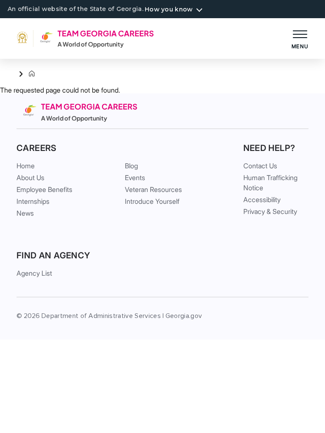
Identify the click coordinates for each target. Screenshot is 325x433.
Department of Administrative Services (101, 316)
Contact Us (260, 166)
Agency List (34, 273)
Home (26, 166)
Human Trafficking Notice (270, 182)
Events (135, 177)
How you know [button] (169, 9)
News (25, 213)
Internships (33, 201)
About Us (30, 177)
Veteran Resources (153, 189)
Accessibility (262, 199)
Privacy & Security (270, 211)
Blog (131, 166)
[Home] (25, 74)
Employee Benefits (44, 189)
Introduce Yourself (152, 201)
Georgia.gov (183, 316)
